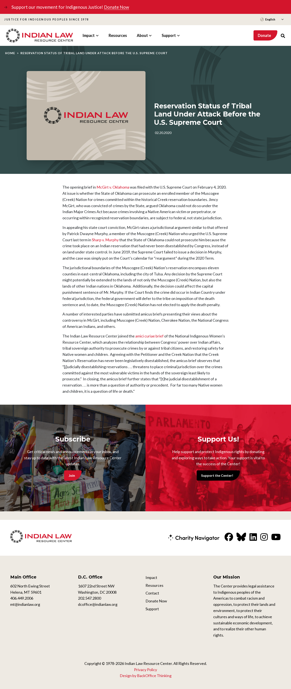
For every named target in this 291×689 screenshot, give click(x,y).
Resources (118, 35)
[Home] (39, 35)
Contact (152, 593)
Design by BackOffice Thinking (145, 675)
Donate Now (116, 7)
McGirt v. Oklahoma (113, 187)
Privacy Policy (145, 669)
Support (152, 608)
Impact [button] (88, 35)
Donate (264, 35)
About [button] (142, 35)
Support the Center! (217, 475)
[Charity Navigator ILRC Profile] (193, 537)
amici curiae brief (149, 336)
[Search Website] (283, 35)
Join (72, 475)
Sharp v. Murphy (105, 239)
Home (10, 53)
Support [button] (169, 35)
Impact (151, 577)
